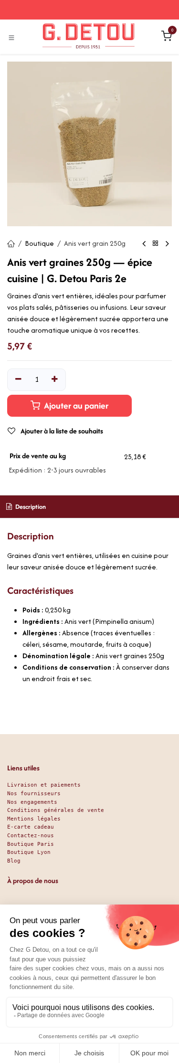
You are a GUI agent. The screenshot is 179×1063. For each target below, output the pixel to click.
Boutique (39, 243)
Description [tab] (30, 506)
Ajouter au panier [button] (75, 405)
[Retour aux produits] (155, 244)
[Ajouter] (55, 379)
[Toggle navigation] (11, 37)
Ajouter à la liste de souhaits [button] (61, 431)
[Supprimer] (18, 379)
